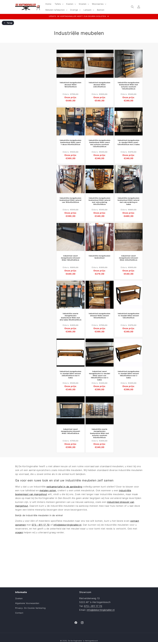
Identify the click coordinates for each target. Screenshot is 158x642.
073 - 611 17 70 (41, 524)
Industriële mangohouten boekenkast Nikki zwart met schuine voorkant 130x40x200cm (99, 143)
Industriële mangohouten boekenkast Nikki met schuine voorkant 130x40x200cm (128, 86)
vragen (19, 532)
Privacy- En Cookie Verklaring (30, 608)
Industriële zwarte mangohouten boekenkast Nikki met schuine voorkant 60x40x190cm (99, 433)
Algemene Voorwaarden (27, 603)
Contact (19, 613)
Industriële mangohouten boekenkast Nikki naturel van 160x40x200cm (70, 200)
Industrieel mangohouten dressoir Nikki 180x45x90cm (70, 85)
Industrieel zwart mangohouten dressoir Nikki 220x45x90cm (128, 258)
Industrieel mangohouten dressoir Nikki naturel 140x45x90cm (99, 316)
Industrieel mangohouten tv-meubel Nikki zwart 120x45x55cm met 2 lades (128, 142)
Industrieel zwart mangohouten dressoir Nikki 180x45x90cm (70, 258)
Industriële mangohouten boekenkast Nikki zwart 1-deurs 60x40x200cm (70, 142)
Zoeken (19, 598)
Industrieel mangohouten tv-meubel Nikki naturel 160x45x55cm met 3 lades (128, 374)
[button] (59, 4)
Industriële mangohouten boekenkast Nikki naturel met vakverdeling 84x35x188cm (99, 201)
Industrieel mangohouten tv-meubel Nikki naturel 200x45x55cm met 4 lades (70, 374)
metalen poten (48, 490)
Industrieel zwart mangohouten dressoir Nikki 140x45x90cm (70, 431)
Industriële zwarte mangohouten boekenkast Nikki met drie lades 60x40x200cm (70, 317)
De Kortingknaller (75, 641)
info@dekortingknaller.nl (67, 524)
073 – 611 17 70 (93, 606)
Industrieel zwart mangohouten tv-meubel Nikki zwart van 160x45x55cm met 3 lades (99, 375)
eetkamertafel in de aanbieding (64, 486)
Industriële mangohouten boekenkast (99, 257)
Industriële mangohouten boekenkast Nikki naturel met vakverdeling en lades (128, 201)
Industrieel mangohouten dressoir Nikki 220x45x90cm (99, 85)
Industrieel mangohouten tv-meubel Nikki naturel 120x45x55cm (128, 316)
